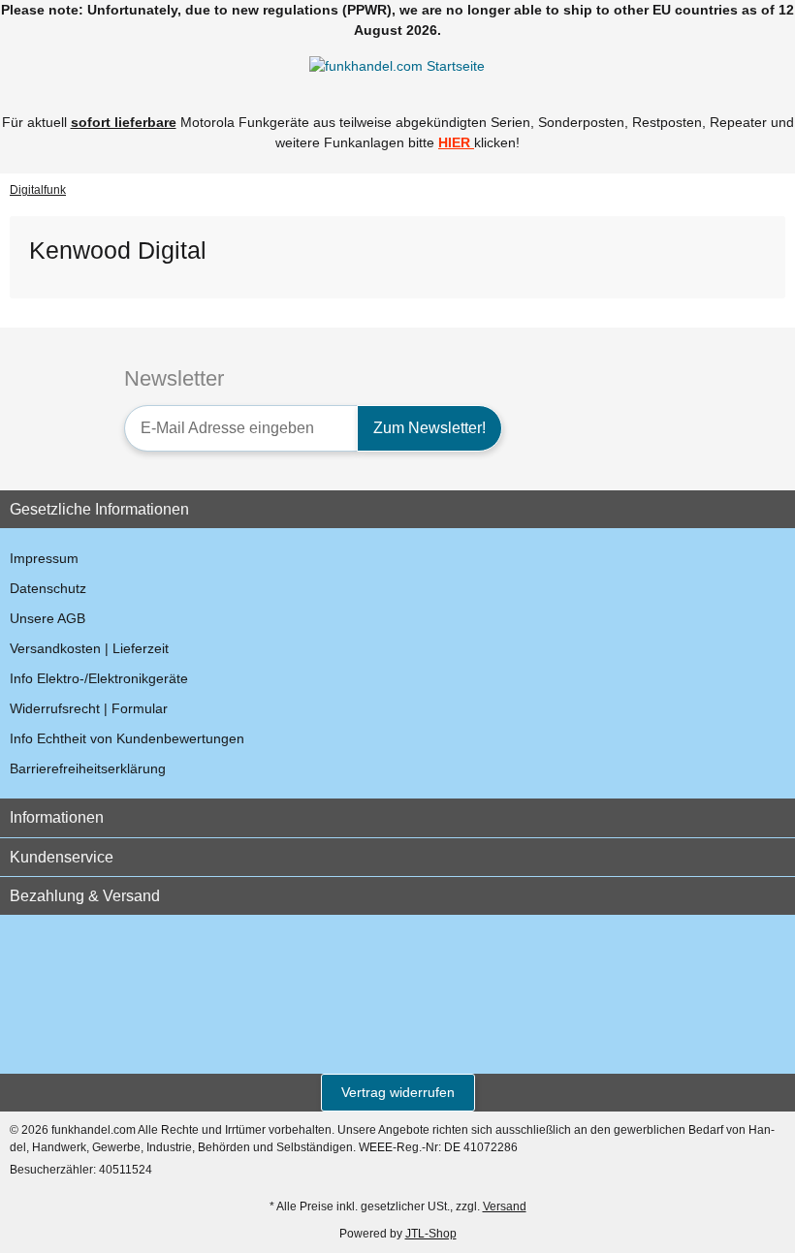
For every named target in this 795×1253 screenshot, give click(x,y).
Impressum (44, 558)
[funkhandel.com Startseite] (397, 66)
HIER (454, 142)
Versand (504, 1206)
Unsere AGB (47, 618)
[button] (741, 66)
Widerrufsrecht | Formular (89, 708)
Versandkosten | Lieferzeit (89, 648)
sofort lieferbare (123, 122)
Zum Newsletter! (429, 428)
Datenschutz (48, 588)
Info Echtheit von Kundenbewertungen (127, 738)
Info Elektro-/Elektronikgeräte (99, 678)
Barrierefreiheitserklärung (88, 768)
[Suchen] (54, 66)
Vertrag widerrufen (398, 1092)
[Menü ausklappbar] (18, 66)
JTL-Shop (431, 1233)
